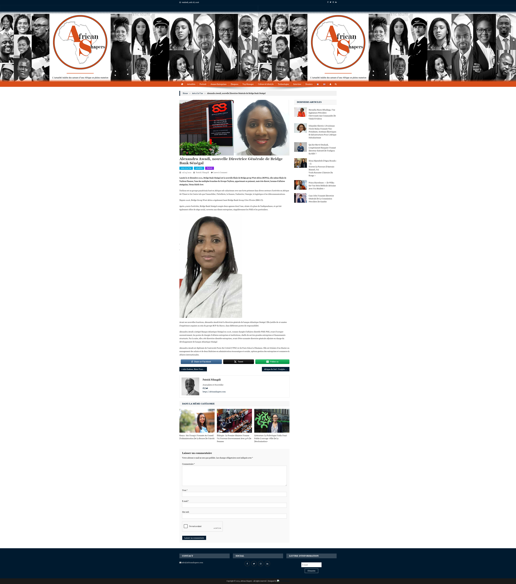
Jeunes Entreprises (218, 84)
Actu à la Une (186, 168)
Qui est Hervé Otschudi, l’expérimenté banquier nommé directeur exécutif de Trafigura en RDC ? (322, 149)
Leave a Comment (220, 173)
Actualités (191, 84)
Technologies (283, 84)
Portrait (203, 84)
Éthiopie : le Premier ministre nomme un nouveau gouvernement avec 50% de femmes (234, 438)
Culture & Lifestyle (266, 84)
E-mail (185, 501)
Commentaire (188, 464)
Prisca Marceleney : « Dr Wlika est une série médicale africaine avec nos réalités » (322, 186)
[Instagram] (205, 388)
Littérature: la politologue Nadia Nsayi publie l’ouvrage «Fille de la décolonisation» (270, 438)
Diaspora (234, 84)
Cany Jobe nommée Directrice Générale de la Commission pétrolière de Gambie (321, 199)
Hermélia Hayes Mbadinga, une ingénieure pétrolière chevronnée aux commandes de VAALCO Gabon (322, 114)
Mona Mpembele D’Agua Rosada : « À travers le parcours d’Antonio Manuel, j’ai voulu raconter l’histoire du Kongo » (323, 168)
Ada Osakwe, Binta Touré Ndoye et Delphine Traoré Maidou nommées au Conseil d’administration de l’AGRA (195, 369)
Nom (185, 490)
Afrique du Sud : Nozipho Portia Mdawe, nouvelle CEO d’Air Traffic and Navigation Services (276, 369)
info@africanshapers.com (192, 562)
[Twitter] (207, 388)
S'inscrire (311, 571)
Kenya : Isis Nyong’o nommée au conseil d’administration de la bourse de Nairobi (196, 437)
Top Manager (248, 84)
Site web (185, 512)
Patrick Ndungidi (202, 173)
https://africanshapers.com (214, 392)
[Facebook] (203, 388)
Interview (297, 84)
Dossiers (309, 84)
